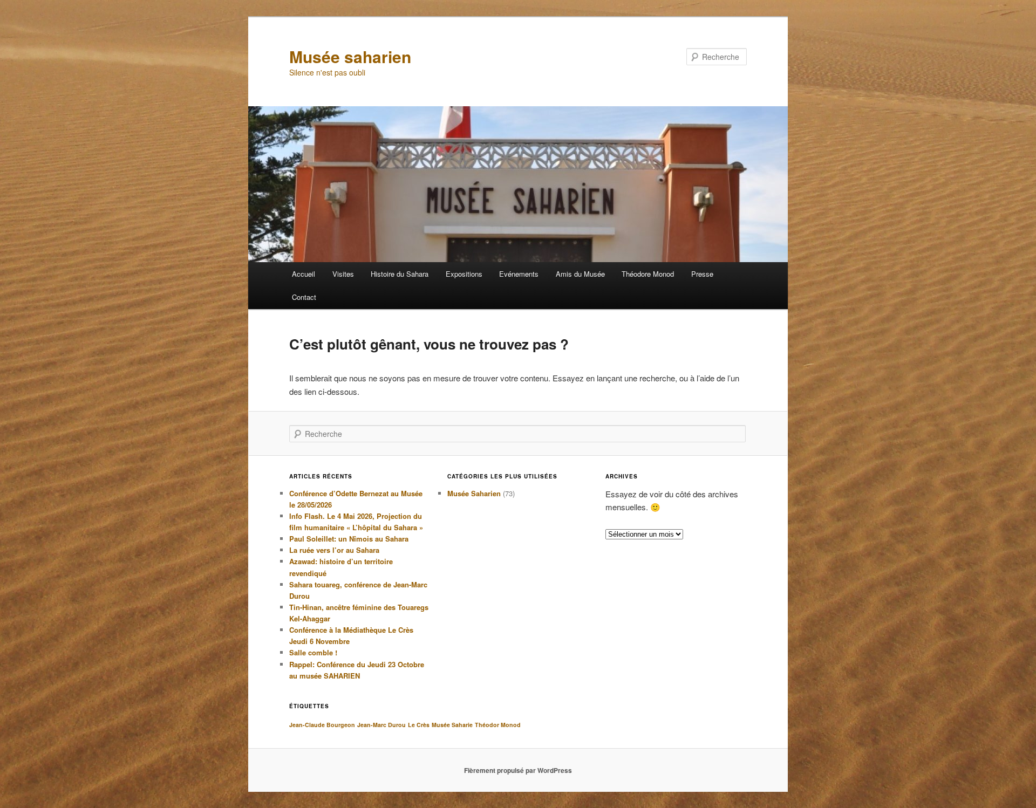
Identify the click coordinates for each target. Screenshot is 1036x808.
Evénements (519, 274)
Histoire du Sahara (399, 274)
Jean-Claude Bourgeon (322, 725)
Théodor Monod (498, 725)
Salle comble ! (313, 652)
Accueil (303, 274)
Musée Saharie (452, 725)
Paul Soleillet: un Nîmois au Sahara (348, 538)
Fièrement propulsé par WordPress (518, 770)
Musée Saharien (474, 493)
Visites (343, 274)
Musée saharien (350, 56)
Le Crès (419, 725)
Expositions (464, 274)
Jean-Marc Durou (381, 725)
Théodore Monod (648, 274)
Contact (304, 297)
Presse (702, 274)
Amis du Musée (580, 274)
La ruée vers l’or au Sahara (334, 550)
